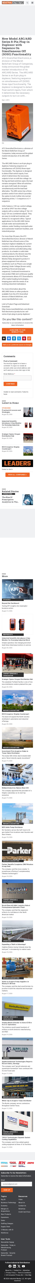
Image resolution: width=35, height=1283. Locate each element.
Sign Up (7, 1190)
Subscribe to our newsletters (17, 331)
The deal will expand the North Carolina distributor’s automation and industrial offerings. (15, 719)
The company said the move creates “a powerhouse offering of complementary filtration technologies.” (16, 871)
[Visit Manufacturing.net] (13, 1166)
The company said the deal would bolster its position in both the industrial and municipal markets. (17, 988)
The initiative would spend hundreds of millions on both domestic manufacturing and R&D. (16, 1029)
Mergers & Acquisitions (11, 710)
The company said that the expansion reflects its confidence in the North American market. (15, 912)
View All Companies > (17, 475)
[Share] (9, 338)
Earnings (6, 1058)
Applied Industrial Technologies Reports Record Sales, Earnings (17, 1062)
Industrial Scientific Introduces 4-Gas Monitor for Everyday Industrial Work (11, 423)
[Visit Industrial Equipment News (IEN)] (21, 1163)
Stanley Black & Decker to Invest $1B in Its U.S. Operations (17, 1024)
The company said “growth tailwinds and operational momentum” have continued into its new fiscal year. (17, 1068)
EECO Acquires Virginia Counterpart (10, 448)
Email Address (9, 374)
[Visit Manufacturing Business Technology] (21, 1166)
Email (3, 1180)
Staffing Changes (9, 784)
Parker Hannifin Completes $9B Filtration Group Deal (17, 865)
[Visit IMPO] (30, 1163)
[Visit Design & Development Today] (4, 1163)
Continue (10, 384)
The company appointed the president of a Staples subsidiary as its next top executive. (17, 793)
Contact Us (17, 1270)
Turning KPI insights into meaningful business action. (14, 607)
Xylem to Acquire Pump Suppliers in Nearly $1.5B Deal (15, 982)
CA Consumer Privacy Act (14, 1275)
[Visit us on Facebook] (10, 1266)
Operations (7, 494)
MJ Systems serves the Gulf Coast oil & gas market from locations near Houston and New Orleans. (17, 832)
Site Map (28, 1275)
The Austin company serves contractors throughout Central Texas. (16, 1104)
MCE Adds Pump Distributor (12, 827)
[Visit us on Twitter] (19, 1266)
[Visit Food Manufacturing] (13, 1163)
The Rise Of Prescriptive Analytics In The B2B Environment (10, 499)
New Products (8, 634)
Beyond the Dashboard (10, 603)
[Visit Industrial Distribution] (4, 1166)
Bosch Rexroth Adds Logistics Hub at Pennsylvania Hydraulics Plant (16, 906)
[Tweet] (19, 338)
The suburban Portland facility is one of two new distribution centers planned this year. (17, 683)
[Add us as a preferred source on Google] (29, 338)
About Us (8, 1270)
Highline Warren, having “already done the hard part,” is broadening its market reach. (16, 948)
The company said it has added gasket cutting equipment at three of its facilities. (16, 1143)
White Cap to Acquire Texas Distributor (17, 1101)
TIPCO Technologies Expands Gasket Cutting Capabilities (16, 1138)
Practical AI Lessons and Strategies (11, 411)
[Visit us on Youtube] (23, 1266)
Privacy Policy (11, 1273)
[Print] (4, 338)
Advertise (26, 1270)
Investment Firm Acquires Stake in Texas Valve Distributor (15, 752)
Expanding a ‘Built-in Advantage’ (14, 944)
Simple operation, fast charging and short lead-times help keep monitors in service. (16, 644)
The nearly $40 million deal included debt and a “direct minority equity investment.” (16, 757)
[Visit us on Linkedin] (14, 1266)
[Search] (27, 3)
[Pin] (24, 338)
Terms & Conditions (24, 1273)
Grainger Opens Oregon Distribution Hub (11, 435)
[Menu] (32, 3)
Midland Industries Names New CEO (15, 788)
